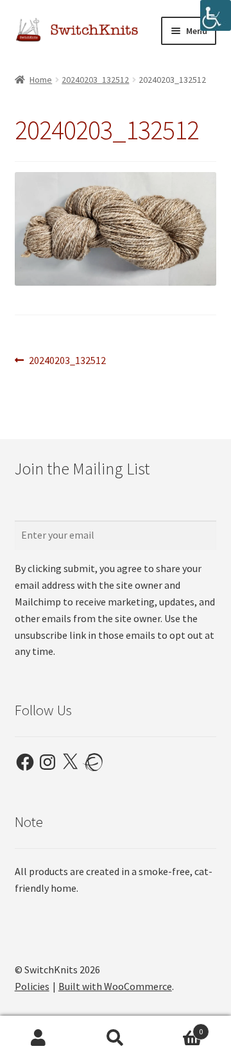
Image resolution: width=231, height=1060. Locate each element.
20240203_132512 (95, 79)
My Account (38, 1038)
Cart (178, 1027)
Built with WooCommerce (115, 986)
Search (115, 1038)
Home (41, 79)
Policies (32, 986)
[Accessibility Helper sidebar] (215, 15)
